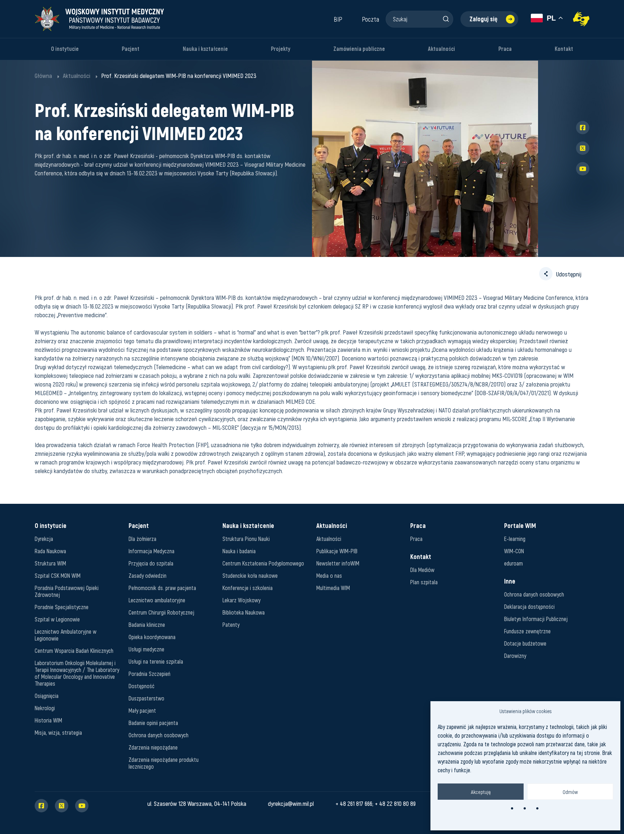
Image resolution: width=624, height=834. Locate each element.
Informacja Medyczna (151, 550)
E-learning (514, 538)
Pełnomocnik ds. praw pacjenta (162, 587)
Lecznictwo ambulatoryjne (157, 600)
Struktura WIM (50, 563)
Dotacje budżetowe (525, 643)
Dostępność (142, 685)
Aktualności (441, 49)
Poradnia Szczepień (149, 673)
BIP (338, 19)
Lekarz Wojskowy (241, 600)
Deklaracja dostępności (529, 606)
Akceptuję (481, 792)
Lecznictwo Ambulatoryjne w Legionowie (65, 635)
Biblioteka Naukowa (243, 612)
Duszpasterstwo (146, 698)
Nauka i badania (239, 550)
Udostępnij (568, 274)
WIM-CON (514, 550)
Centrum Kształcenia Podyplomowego (263, 563)
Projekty (280, 49)
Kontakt (564, 49)
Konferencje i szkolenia (247, 587)
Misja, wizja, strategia (58, 732)
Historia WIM (48, 720)
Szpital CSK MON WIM (58, 575)
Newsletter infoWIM (337, 563)
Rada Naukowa (50, 550)
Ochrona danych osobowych (158, 735)
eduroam (513, 563)
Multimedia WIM (333, 587)
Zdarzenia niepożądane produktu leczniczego (164, 763)
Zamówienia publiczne (359, 49)
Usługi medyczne (146, 649)
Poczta (370, 19)
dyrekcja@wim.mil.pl (291, 803)
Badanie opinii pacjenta (153, 722)
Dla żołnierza (142, 538)
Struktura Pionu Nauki (246, 538)
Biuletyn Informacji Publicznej (536, 618)
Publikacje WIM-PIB (337, 550)
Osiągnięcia (46, 695)
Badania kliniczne (147, 624)
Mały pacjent (142, 710)
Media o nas (329, 575)
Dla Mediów (422, 569)
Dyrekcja (44, 538)
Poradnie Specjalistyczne (61, 606)
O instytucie (65, 49)
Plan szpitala (424, 581)
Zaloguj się (483, 19)
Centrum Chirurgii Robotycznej (161, 612)
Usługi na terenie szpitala (156, 661)
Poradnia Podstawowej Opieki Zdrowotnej (67, 591)
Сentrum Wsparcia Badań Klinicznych (74, 650)
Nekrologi (45, 707)
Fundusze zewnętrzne (527, 631)
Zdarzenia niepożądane (153, 747)
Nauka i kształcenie (205, 49)
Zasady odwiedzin (147, 575)
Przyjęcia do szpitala (151, 563)
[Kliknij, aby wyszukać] (445, 19)
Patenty (230, 624)
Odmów (570, 792)
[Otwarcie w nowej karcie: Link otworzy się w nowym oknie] (581, 19)
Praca (505, 49)
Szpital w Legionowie (57, 619)
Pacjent (130, 49)
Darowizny (515, 655)
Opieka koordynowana (152, 636)
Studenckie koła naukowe (250, 575)
